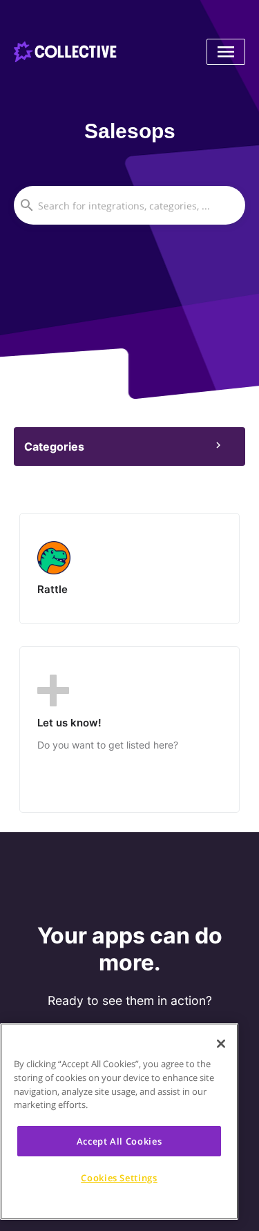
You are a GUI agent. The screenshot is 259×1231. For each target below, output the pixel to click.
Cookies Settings (119, 1178)
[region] (119, 1121)
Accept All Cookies (119, 1141)
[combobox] (129, 205)
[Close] (221, 1043)
